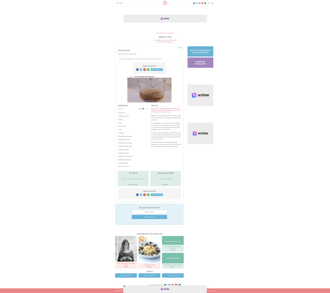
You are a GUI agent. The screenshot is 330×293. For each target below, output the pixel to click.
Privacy (122, 290)
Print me (180, 47)
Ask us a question (149, 275)
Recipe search (169, 33)
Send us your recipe (126, 275)
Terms (117, 290)
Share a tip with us (172, 275)
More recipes (160, 33)
